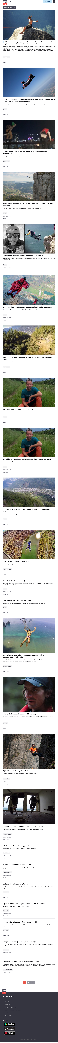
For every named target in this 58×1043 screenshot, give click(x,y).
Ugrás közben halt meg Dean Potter (16, 771)
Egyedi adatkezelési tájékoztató (13, 1010)
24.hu (4, 109)
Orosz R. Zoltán (7, 666)
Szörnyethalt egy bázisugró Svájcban (17, 600)
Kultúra (5, 62)
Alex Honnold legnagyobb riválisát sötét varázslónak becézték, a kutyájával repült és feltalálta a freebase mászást (29, 43)
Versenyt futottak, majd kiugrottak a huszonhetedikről (23, 826)
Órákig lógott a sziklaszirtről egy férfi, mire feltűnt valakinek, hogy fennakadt (28, 204)
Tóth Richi (5, 892)
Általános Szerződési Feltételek (13, 1012)
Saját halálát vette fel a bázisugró (16, 561)
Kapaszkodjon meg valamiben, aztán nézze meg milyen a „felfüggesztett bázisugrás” (24, 656)
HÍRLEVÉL (7, 1001)
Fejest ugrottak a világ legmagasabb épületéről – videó (24, 904)
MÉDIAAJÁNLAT (8, 1015)
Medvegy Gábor (7, 872)
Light (4, 857)
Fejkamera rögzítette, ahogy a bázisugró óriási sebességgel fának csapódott (28, 358)
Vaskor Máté (6, 161)
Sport (4, 218)
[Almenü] (10, 1)
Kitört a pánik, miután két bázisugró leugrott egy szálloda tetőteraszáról (25, 152)
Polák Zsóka (6, 57)
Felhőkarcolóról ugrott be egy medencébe (18, 846)
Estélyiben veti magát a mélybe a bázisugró (19, 942)
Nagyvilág (5, 114)
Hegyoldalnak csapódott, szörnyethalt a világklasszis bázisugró (27, 459)
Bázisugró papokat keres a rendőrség (17, 864)
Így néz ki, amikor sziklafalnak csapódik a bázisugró (22, 961)
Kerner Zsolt (6, 778)
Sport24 (5, 723)
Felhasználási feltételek (11, 1007)
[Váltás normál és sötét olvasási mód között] (41, 1)
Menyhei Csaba (7, 569)
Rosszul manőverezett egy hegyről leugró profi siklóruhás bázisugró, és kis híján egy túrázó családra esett (29, 100)
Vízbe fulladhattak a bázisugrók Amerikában (20, 581)
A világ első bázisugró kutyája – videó (17, 884)
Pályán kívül (6, 270)
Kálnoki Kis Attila (7, 969)
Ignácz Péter (6, 852)
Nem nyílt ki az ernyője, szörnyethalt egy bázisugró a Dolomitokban (28, 307)
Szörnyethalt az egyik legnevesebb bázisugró (20, 714)
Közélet (5, 877)
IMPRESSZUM (7, 1004)
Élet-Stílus (6, 524)
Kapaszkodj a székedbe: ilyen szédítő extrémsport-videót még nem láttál (28, 510)
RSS (5, 998)
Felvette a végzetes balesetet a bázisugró (18, 409)
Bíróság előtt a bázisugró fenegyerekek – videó (20, 922)
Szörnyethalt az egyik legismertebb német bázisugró (23, 255)
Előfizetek (47, 1)
